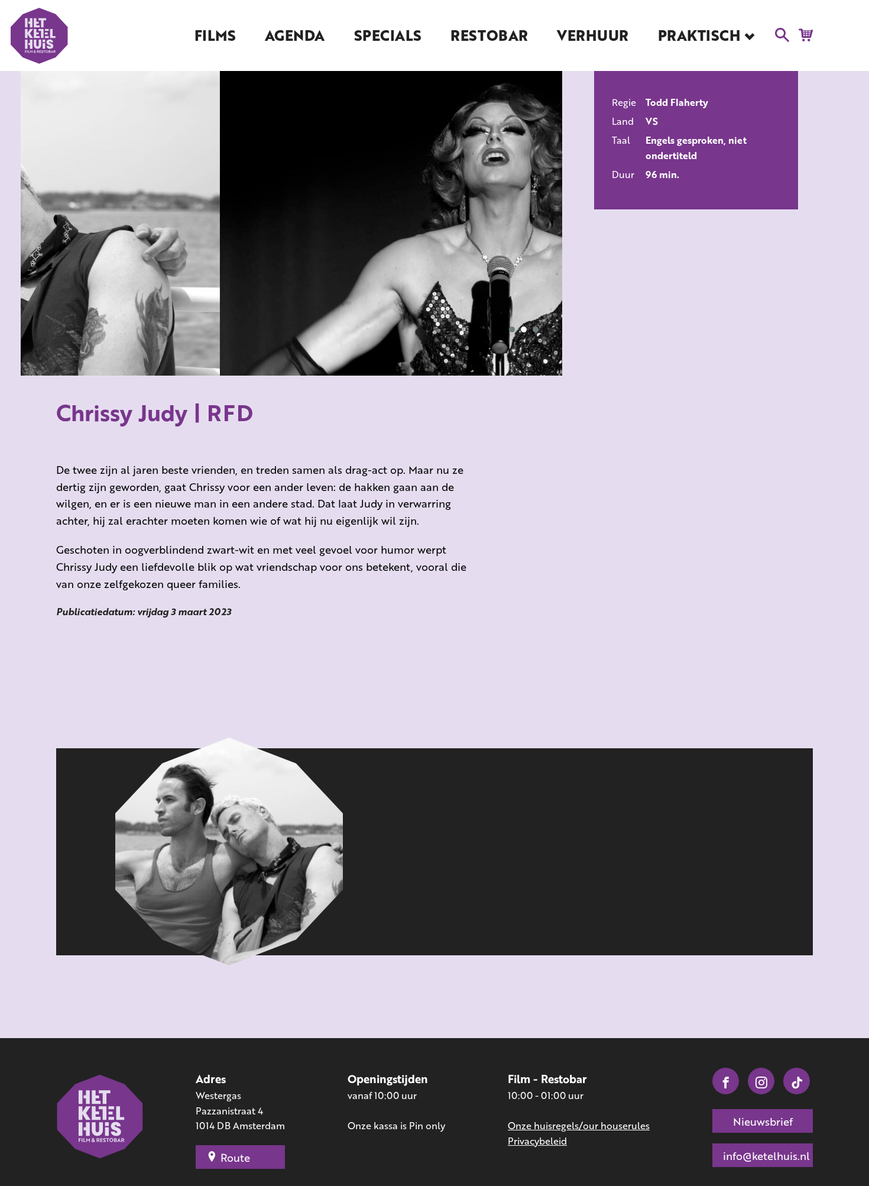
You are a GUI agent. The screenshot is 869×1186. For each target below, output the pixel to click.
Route (235, 1157)
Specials (387, 35)
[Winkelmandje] (802, 34)
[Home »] (100, 1118)
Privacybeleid (537, 1141)
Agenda (295, 35)
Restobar (488, 35)
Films (215, 35)
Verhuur (592, 35)
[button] (512, 329)
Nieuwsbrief (763, 1121)
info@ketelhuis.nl (766, 1156)
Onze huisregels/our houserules (579, 1125)
